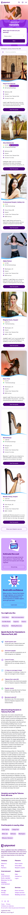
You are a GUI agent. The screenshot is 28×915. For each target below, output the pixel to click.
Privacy (8, 904)
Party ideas (18, 865)
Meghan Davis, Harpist (10, 320)
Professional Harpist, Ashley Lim (13, 202)
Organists (16, 621)
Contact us (18, 876)
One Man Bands (6, 621)
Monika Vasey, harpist (10, 496)
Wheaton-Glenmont (7, 838)
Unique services (19, 892)
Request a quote (20, 867)
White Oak (5, 833)
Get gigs (3, 890)
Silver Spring (5, 829)
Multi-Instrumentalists (18, 617)
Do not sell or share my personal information (13, 907)
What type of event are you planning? (11, 31)
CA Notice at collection (7, 906)
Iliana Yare (6, 379)
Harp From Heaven (9, 83)
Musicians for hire (6, 880)
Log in (16, 878)
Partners (3, 867)
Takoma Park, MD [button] (14, 22)
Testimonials (5, 894)
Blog (2, 865)
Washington (22, 833)
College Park (15, 829)
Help (16, 874)
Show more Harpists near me (14, 529)
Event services (19, 890)
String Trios (5, 625)
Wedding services (20, 894)
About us (4, 863)
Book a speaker (5, 878)
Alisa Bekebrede (8, 143)
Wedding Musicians (16, 625)
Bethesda (13, 833)
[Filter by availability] (16, 52)
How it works (19, 863)
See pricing (14, 567)
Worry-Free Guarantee (12, 597)
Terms (2, 904)
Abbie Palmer (7, 261)
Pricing (3, 892)
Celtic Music (5, 617)
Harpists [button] (14, 25)
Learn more (14, 605)
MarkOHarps (7, 437)
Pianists (24, 621)
